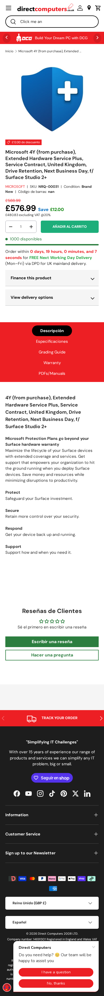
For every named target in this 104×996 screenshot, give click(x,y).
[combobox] (52, 21)
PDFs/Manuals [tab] (52, 373)
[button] (96, 8)
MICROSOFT (15, 186)
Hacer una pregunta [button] (52, 655)
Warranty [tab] (52, 362)
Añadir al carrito (70, 226)
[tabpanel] (52, 477)
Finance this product (31, 278)
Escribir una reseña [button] (52, 641)
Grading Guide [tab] (52, 352)
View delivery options (32, 297)
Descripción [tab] (52, 330)
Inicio (9, 51)
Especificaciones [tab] (52, 341)
